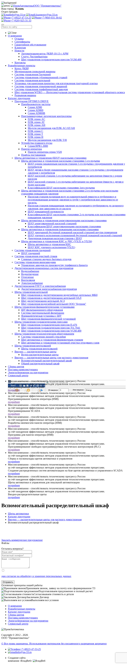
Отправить (8, 582)
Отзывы (19, 38)
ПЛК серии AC (36, 119)
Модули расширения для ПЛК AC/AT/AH (51, 128)
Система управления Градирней (33, 74)
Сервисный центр (18, 375)
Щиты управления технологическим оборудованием (44, 333)
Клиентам (20, 47)
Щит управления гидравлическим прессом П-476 (49, 324)
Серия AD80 (35, 107)
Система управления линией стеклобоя (43, 336)
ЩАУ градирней (30, 253)
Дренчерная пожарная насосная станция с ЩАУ (55, 238)
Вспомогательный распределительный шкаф (46, 360)
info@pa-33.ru (17, 14)
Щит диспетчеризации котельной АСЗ (43, 301)
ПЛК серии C (35, 131)
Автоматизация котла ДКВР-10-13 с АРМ (44, 53)
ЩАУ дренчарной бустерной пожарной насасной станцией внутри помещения (72, 232)
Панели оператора (31, 149)
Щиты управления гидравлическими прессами (41, 321)
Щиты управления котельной (31, 292)
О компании (15, 35)
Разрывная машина (25, 95)
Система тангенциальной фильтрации (42, 312)
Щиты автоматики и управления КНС (49, 244)
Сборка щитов (16, 366)
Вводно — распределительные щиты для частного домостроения (51, 357)
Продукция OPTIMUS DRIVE (32, 101)
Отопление (27, 277)
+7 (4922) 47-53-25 (21, 17)
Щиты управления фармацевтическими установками (45, 307)
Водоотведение (30, 274)
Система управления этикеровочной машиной (41, 86)
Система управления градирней (33, 250)
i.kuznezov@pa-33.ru (46, 14)
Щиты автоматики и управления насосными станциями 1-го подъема (60, 160)
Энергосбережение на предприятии (28, 372)
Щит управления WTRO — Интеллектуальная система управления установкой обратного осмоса (70, 92)
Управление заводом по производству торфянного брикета (54, 265)
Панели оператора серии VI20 (45, 152)
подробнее (14, 390)
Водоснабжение (30, 271)
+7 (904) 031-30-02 (51, 17)
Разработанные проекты (21, 65)
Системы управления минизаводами (35, 262)
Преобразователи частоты (35, 104)
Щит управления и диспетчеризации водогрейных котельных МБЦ (59, 295)
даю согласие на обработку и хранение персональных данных (36, 576)
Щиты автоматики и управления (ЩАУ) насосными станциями (50, 157)
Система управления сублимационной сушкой (41, 77)
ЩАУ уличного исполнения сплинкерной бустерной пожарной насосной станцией (75, 235)
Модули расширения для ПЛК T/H (47, 140)
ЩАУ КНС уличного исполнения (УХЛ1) (51, 247)
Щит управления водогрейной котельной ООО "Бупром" (53, 304)
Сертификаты (22, 41)
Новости (19, 50)
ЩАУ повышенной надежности (46, 211)
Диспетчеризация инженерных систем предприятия (44, 268)
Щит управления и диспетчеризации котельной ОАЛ (51, 298)
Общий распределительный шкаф (40, 363)
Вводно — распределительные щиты (35, 351)
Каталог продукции (19, 98)
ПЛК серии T (35, 134)
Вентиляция (28, 280)
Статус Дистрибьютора (34, 56)
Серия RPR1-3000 (38, 146)
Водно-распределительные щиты (40, 354)
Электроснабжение (32, 283)
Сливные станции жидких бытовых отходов (46, 259)
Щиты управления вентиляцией (33, 345)
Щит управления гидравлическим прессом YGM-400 (51, 59)
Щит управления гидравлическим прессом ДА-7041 (50, 327)
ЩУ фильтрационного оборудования (42, 309)
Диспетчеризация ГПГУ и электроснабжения (40, 286)
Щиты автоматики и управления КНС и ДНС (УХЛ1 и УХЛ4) (56, 241)
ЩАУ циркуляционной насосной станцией (52, 223)
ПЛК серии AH (36, 125)
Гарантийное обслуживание (30, 44)
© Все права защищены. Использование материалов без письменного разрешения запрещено (54, 643)
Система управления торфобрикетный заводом (41, 89)
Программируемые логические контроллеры (46, 116)
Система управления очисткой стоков (36, 256)
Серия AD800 (35, 110)
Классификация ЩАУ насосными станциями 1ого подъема (61, 187)
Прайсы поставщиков (33, 154)
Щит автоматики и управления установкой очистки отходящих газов (60, 342)
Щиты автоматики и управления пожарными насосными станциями (60, 229)
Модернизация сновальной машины (35, 71)
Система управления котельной (32, 80)
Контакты (20, 62)
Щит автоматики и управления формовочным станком (52, 339)
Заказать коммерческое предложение (22, 540)
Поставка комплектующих (23, 369)
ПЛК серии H (35, 137)
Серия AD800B (36, 113)
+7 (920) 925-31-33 (21, 20)
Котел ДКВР (22, 68)
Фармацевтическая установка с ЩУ (41, 315)
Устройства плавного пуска (36, 143)
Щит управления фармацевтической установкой (48, 318)
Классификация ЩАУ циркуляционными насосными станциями (64, 226)
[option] (63, 528)
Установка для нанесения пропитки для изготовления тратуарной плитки (56, 83)
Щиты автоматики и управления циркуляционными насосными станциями (64, 220)
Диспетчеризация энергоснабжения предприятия (49, 289)
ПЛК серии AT (36, 122)
